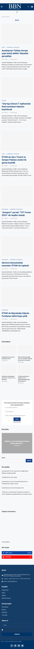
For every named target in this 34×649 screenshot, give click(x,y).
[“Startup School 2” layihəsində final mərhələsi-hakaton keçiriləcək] (17, 87)
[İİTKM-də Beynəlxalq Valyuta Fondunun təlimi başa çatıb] (17, 296)
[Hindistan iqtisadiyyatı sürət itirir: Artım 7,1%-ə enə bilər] (9, 369)
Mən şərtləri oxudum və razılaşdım (13, 630)
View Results (17, 422)
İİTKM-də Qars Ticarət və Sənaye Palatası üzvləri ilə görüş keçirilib (14, 160)
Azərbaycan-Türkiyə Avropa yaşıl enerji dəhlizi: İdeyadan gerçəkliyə (15, 53)
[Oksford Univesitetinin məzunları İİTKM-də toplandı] (17, 246)
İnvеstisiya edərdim (11, 407)
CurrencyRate (6, 542)
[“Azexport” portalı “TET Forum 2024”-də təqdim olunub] (17, 196)
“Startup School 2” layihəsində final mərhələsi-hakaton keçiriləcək (16, 107)
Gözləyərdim (9, 411)
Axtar (3, 457)
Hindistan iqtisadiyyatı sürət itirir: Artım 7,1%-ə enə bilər (8, 378)
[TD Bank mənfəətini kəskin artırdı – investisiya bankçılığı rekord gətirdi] (25, 369)
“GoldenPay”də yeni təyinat (9, 477)
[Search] (28, 7)
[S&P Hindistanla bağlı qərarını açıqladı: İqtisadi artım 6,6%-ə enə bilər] (25, 350)
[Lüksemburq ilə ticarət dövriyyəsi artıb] (9, 350)
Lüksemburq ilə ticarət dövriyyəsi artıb (13, 488)
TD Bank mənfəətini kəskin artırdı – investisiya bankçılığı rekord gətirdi (24, 379)
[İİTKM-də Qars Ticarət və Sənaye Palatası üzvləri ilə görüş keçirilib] (17, 140)
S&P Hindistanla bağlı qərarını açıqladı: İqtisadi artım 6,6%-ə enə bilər (25, 358)
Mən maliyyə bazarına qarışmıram (15, 415)
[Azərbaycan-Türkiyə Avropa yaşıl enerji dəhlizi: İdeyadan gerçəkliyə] (17, 34)
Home (3, 16)
